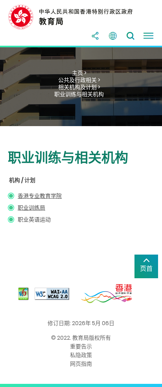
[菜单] (148, 36)
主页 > (79, 72)
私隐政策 (81, 355)
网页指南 (81, 364)
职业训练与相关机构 (79, 94)
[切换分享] (95, 36)
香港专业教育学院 (40, 196)
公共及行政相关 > (79, 80)
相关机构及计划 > (79, 87)
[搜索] (130, 36)
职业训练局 (31, 208)
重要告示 (81, 346)
